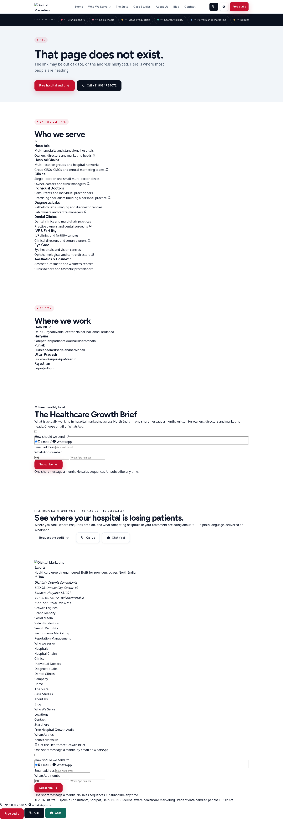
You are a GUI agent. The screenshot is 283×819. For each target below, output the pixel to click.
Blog (176, 6)
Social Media (104, 19)
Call (36, 813)
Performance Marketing (210, 19)
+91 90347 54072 (46, 598)
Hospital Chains (46, 653)
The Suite (122, 6)
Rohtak (62, 341)
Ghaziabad (92, 332)
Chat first (118, 537)
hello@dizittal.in (72, 598)
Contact (190, 6)
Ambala (90, 341)
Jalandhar (68, 350)
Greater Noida (74, 332)
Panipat (51, 341)
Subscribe (46, 464)
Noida (59, 332)
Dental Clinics (44, 674)
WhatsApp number (48, 452)
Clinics (39, 658)
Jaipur (38, 368)
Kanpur (52, 359)
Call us (90, 537)
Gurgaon (48, 332)
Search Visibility (171, 19)
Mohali (80, 350)
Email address (44, 447)
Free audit (239, 6)
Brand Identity (74, 19)
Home (79, 6)
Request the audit (51, 537)
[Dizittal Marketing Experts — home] (47, 7)
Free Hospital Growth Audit (54, 730)
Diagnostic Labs (46, 669)
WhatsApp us (44, 735)
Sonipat (40, 341)
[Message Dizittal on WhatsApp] (224, 7)
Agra (61, 359)
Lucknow (40, 359)
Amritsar (54, 350)
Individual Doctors (47, 664)
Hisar (81, 341)
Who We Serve (97, 6)
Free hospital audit (52, 85)
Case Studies (142, 6)
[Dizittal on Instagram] (39, 577)
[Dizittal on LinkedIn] (42, 577)
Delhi (38, 332)
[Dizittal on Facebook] (36, 577)
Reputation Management (52, 638)
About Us (162, 6)
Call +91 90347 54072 (102, 85)
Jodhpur (49, 368)
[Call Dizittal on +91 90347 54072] (213, 7)
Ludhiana (41, 350)
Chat (58, 813)
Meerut (70, 359)
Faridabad (107, 332)
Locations (41, 714)
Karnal (72, 341)
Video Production (137, 19)
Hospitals (41, 648)
